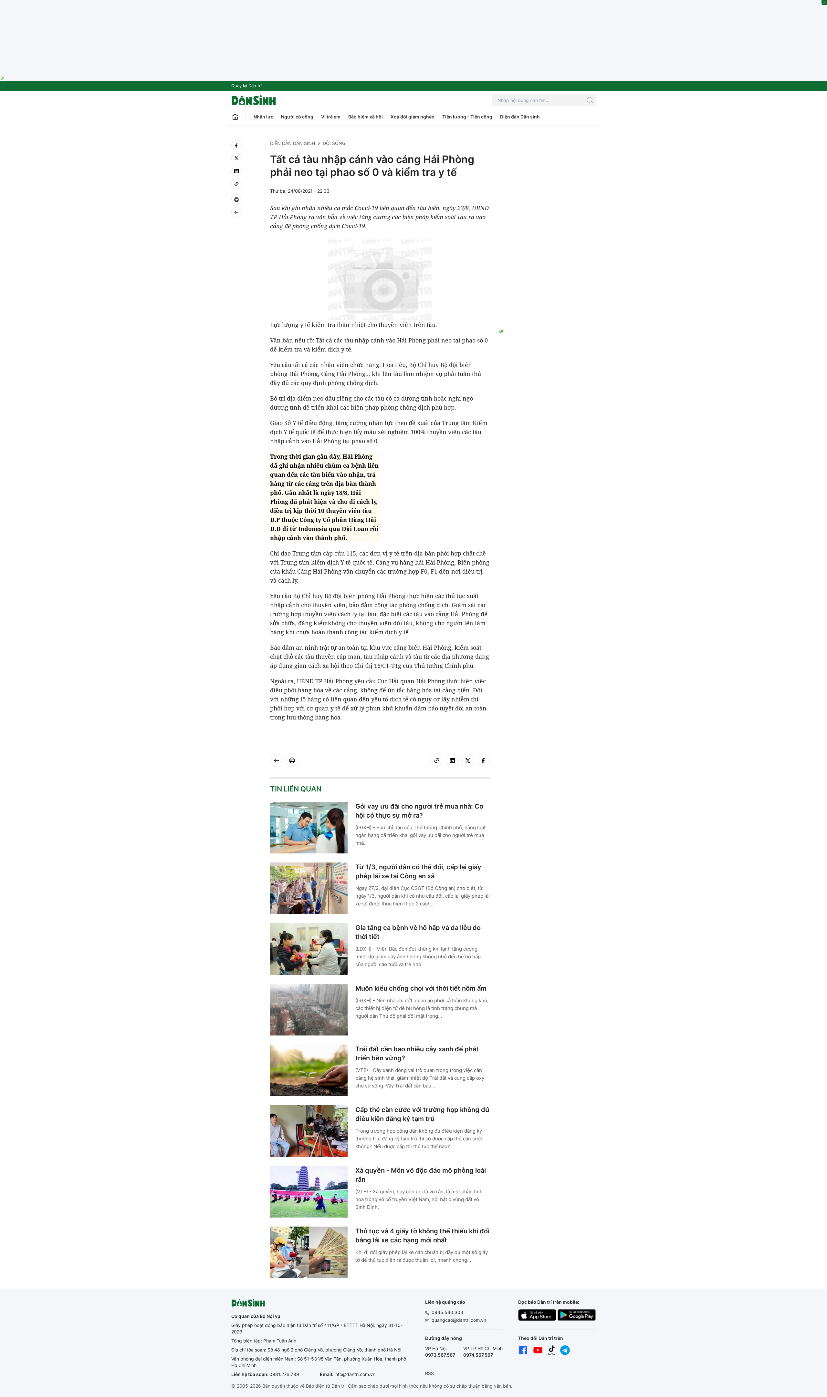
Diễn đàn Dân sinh (520, 116)
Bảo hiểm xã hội (365, 116)
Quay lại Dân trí (246, 85)
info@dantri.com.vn (354, 1374)
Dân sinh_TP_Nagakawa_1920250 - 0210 (413, 4)
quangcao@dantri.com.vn (459, 1320)
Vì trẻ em (330, 116)
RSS (429, 1373)
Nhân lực (263, 116)
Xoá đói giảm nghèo (412, 116)
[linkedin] (236, 171)
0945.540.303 (447, 1312)
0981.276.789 (284, 1374)
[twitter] (236, 158)
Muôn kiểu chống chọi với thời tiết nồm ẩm (421, 988)
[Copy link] (236, 184)
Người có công (297, 116)
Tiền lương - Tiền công (467, 116)
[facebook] (236, 145)
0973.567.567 (440, 1355)
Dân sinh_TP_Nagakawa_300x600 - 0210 (547, 148)
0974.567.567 (478, 1355)
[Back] (236, 212)
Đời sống (334, 143)
